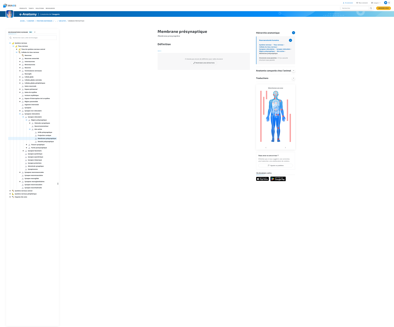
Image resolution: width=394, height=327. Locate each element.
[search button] (371, 8)
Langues (376, 3)
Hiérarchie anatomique (268, 32)
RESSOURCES (50, 8)
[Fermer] (17, 49)
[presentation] (266, 147)
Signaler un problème (277, 165)
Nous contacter (363, 3)
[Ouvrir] (10, 43)
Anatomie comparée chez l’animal (273, 70)
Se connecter (349, 3)
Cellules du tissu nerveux (268, 47)
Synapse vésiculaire (284, 49)
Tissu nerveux (279, 45)
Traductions (262, 78)
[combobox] (355, 8)
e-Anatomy (30, 21)
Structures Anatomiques (44, 21)
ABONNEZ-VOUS (383, 8)
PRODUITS (23, 8)
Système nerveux (265, 45)
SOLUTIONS (40, 8)
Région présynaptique (267, 51)
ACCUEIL (22, 21)
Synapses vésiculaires (267, 49)
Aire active (62, 21)
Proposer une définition (205, 63)
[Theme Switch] (387, 3)
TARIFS (31, 8)
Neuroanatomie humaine (269, 40)
